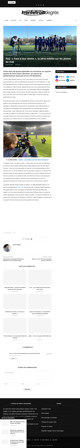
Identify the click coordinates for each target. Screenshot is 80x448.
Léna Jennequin (7, 232)
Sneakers (49, 20)
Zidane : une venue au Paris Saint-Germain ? (33, 160)
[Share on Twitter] (26, 239)
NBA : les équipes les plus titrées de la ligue (17, 422)
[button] (16, 2)
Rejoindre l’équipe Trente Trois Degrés (52, 431)
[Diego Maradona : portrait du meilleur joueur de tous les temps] (15, 277)
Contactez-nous (46, 409)
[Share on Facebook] (25, 239)
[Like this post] (23, 239)
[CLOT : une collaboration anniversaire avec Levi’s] (39, 277)
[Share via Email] (31, 239)
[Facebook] (36, 5)
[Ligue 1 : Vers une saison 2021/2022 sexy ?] (39, 326)
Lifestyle (41, 20)
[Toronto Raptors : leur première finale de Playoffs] (15, 326)
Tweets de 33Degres (61, 92)
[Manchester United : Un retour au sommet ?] (15, 301)
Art (20, 20)
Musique (33, 20)
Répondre (49, 353)
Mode (26, 20)
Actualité (13, 20)
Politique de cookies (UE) (48, 422)
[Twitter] (38, 5)
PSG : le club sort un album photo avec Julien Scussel (25, 353)
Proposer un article (46, 426)
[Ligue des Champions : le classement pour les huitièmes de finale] (39, 301)
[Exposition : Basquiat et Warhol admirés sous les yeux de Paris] (5, 431)
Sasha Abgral (10, 64)
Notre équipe (45, 413)
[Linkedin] (43, 5)
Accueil (6, 20)
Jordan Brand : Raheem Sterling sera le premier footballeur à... (17, 442)
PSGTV (20, 187)
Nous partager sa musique (49, 418)
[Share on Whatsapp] (29, 239)
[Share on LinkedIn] (28, 239)
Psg (14, 232)
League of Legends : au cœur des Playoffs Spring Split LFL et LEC (25, 2)
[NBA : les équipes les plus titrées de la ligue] (5, 423)
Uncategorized (17, 52)
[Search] (76, 20)
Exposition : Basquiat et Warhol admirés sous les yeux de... (17, 431)
